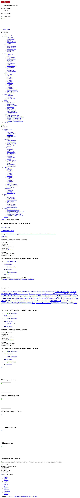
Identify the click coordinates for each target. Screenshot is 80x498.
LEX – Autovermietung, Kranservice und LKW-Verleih (24, 496)
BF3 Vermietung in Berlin (70, 294)
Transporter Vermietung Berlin (62, 303)
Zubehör (9, 51)
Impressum (6, 489)
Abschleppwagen (11, 59)
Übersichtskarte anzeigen (13, 115)
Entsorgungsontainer (12, 112)
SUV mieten (69, 300)
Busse (5, 100)
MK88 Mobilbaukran (12, 90)
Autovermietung (8, 35)
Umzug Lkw (10, 54)
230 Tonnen (10, 88)
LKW (5, 53)
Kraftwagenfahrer (11, 71)
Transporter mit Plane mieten (41, 303)
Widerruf (6, 494)
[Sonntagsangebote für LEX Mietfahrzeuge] (17, 279)
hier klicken (11, 249)
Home (2, 219)
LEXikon (6, 481)
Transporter (6, 44)
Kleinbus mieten (43, 296)
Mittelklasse (10, 40)
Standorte (6, 114)
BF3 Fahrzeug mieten (58, 294)
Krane (5, 73)
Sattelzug (9, 64)
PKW (5, 36)
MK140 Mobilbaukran (12, 91)
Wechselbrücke (10, 67)
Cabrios (9, 43)
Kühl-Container (11, 102)
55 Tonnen (9, 77)
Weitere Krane (10, 93)
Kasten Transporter (11, 46)
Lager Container (11, 104)
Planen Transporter (11, 47)
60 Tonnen (9, 78)
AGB (5, 492)
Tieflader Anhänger (11, 66)
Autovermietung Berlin (65, 291)
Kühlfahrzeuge (10, 50)
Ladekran (60, 296)
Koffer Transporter (11, 49)
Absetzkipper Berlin (7, 292)
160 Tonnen (10, 85)
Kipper (8, 56)
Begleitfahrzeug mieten (47, 294)
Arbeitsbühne (10, 60)
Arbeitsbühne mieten (48, 292)
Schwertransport (11, 63)
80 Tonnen (9, 80)
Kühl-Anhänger (11, 98)
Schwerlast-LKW (55, 301)
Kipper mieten (33, 296)
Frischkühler (10, 95)
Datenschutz (7, 491)
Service (5, 478)
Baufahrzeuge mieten (35, 294)
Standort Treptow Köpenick (14, 119)
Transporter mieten (25, 303)
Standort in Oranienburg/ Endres (15, 121)
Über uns (6, 480)
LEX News (6, 482)
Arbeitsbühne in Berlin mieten (31, 292)
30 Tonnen (9, 74)
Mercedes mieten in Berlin (25, 298)
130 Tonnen (10, 84)
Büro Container (11, 108)
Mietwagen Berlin (54, 298)
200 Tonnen (10, 87)
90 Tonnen (9, 81)
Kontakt (6, 122)
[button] (4, 32)
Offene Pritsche (11, 57)
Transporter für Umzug (9, 303)
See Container (10, 107)
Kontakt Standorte (5, 29)
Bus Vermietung (16, 296)
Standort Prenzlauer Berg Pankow (15, 117)
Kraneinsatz (52, 296)
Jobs (5, 488)
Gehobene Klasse (11, 42)
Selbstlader (9, 61)
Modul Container (11, 111)
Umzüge (6, 477)
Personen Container (12, 105)
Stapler (8, 68)
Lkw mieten (68, 296)
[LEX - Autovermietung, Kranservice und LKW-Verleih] (2, 18)
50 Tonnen (9, 76)
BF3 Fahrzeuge (11, 70)
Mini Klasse (10, 37)
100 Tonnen (10, 83)
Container (6, 101)
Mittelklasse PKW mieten (13, 301)
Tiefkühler (9, 97)
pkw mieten (35, 301)
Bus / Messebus (6, 296)
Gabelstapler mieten (25, 296)
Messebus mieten (40, 298)
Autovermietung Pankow (10, 294)
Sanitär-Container (11, 109)
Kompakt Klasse (11, 39)
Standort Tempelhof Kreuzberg (14, 118)
